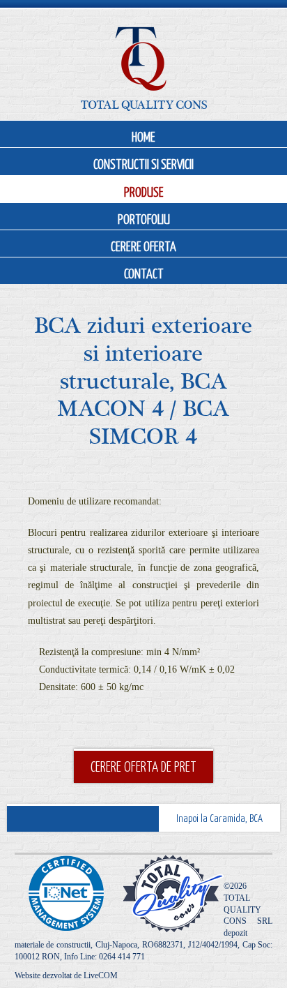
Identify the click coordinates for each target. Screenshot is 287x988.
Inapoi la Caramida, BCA (219, 817)
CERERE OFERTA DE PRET (143, 766)
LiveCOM (101, 975)
